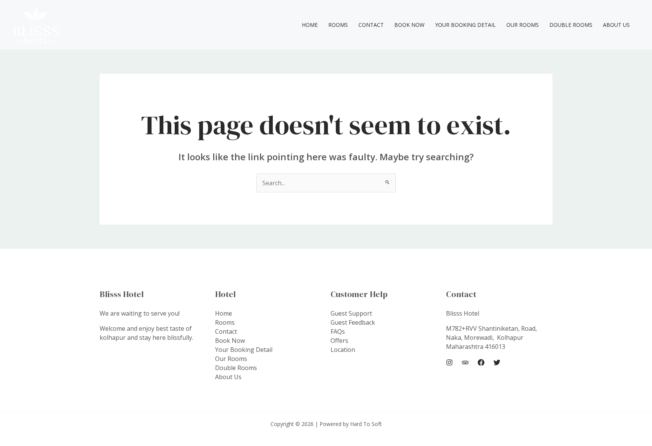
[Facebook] (481, 362)
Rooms (338, 24)
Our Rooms (522, 24)
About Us (616, 24)
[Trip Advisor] (465, 362)
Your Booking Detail (465, 24)
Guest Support (351, 313)
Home (310, 24)
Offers (339, 340)
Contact (371, 24)
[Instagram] (449, 362)
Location (343, 349)
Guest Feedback (353, 322)
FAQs (338, 331)
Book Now (409, 24)
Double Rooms (570, 24)
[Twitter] (497, 362)
